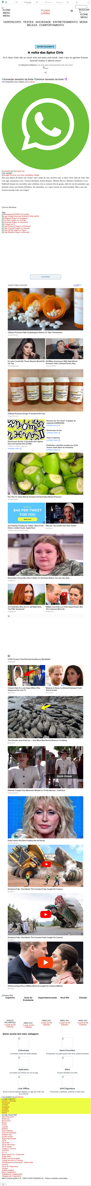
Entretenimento (45, 47)
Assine (81, 6)
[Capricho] (45, 13)
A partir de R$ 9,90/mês (11, 1026)
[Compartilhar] (65, 79)
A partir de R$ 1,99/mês (28, 1026)
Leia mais (45, 277)
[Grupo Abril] (3, 2)
